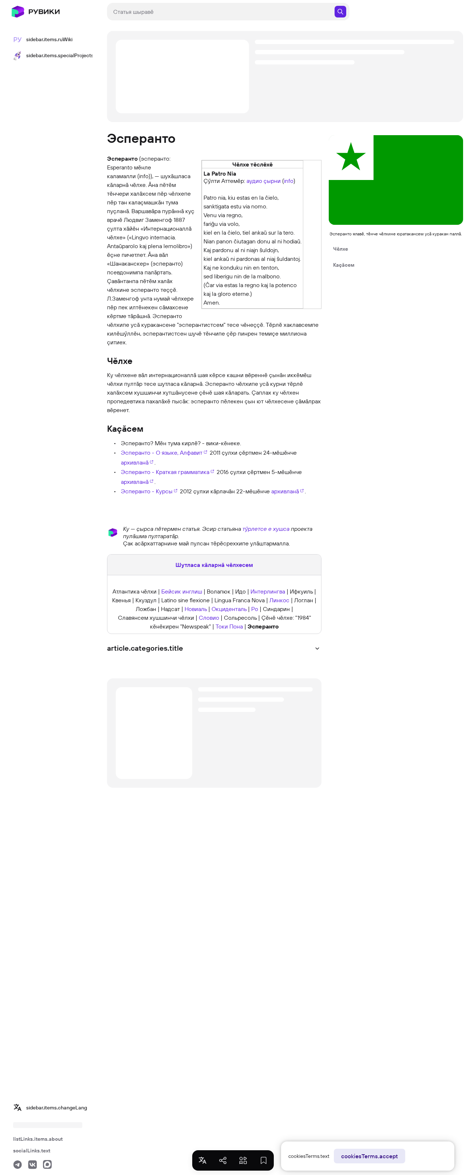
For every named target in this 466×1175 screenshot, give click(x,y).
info (288, 180)
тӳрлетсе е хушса (265, 528)
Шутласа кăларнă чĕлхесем (214, 564)
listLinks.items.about (38, 1139)
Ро (254, 608)
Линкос (279, 600)
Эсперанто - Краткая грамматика (165, 471)
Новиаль (196, 608)
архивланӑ (135, 462)
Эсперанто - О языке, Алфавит (161, 452)
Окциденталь (229, 608)
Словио (209, 617)
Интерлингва (267, 591)
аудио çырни (263, 180)
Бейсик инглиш (181, 591)
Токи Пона (229, 626)
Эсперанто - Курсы (147, 491)
